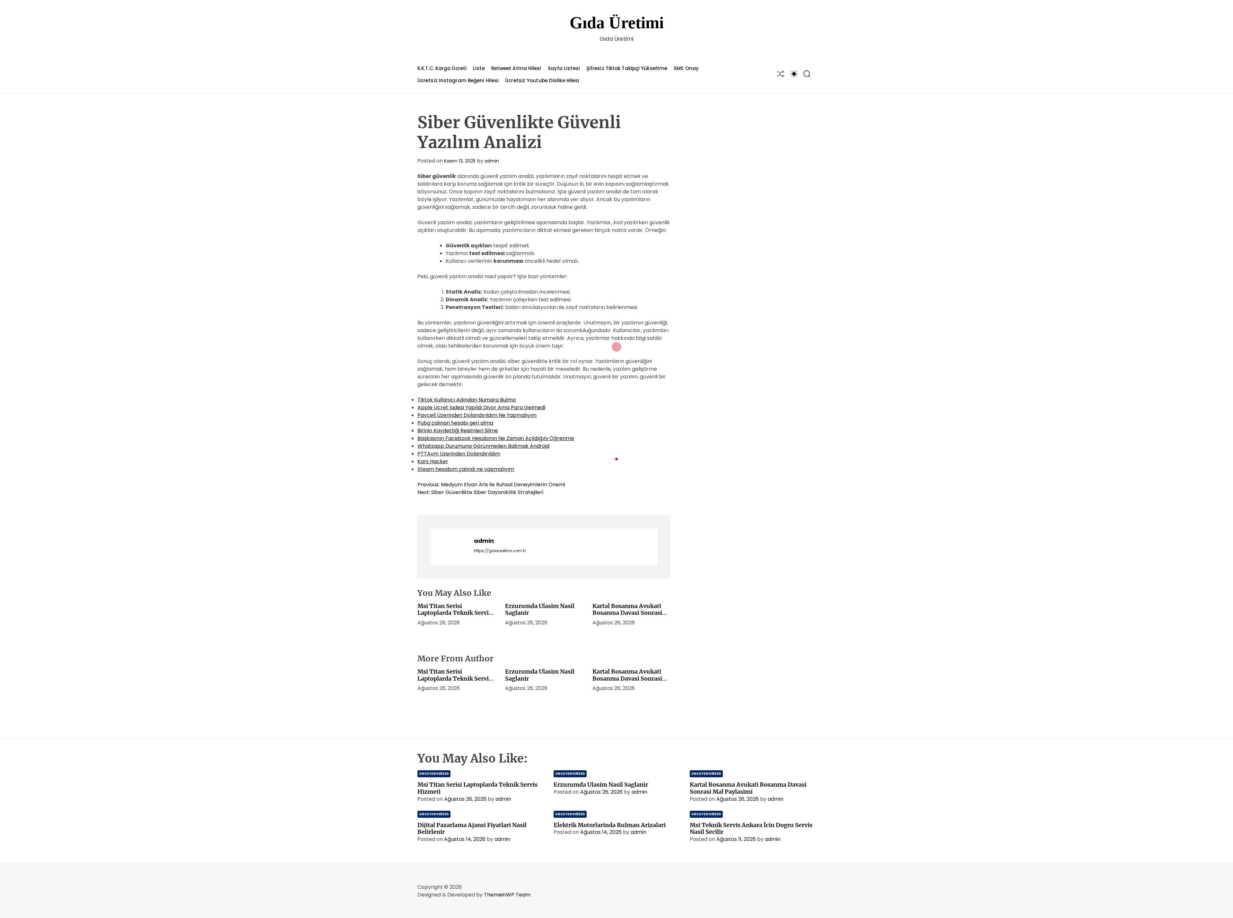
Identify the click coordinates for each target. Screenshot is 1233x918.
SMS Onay (686, 68)
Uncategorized (434, 773)
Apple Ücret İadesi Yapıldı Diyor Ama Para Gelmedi (481, 407)
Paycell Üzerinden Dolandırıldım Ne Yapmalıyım (477, 415)
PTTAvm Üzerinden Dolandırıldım (458, 453)
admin (492, 161)
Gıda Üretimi (617, 22)
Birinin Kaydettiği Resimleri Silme (457, 430)
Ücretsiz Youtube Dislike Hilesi (542, 80)
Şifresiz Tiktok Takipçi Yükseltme (626, 68)
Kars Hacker (432, 461)
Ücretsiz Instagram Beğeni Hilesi (458, 80)
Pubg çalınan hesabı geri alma (455, 423)
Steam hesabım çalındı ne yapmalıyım (465, 469)
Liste (479, 68)
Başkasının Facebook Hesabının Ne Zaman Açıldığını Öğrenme (495, 438)
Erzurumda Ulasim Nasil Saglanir (539, 609)
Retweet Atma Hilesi (516, 68)
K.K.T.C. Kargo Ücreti (442, 68)
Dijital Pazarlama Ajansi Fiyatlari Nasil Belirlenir (472, 828)
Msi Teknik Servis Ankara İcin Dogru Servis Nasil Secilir (751, 828)
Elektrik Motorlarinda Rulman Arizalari (610, 825)
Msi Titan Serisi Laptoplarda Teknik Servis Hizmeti (454, 612)
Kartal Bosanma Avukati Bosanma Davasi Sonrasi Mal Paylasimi (627, 612)
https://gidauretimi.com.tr (500, 550)
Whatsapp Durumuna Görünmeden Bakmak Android (483, 446)
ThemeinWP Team (507, 894)
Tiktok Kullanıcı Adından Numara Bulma (466, 399)
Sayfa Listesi (564, 68)
